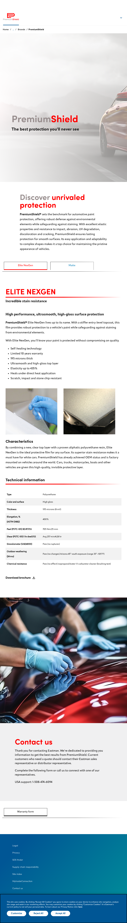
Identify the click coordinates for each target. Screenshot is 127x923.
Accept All (60, 913)
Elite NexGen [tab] (25, 265)
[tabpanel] (63, 431)
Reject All (38, 913)
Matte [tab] (72, 265)
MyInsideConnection (22, 881)
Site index (17, 874)
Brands (21, 29)
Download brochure (18, 577)
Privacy (16, 852)
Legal (15, 845)
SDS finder (17, 859)
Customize (16, 913)
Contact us (17, 888)
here (80, 907)
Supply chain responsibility (25, 867)
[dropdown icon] (123, 14)
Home (6, 29)
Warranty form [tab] (25, 812)
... (13, 29)
